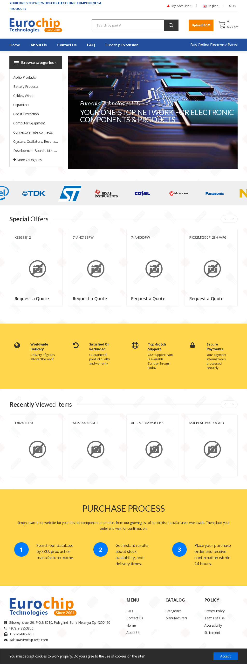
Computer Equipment (29, 123)
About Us (133, 632)
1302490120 (23, 422)
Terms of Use (214, 618)
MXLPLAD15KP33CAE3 (206, 422)
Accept (225, 656)
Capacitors (21, 104)
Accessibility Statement (213, 629)
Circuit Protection (26, 114)
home (14, 44)
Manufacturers (176, 618)
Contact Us (67, 44)
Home (131, 625)
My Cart (232, 27)
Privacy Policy (214, 611)
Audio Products (24, 77)
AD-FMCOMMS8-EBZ (147, 422)
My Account (180, 6)
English (213, 6)
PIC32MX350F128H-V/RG (207, 237)
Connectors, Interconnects (33, 132)
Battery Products (25, 86)
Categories (173, 611)
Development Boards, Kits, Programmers (37, 150)
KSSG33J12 (22, 237)
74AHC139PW (83, 237)
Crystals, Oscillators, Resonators (37, 141)
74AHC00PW (140, 237)
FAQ (91, 44)
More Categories (29, 159)
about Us (38, 44)
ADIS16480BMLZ (85, 422)
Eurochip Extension (121, 44)
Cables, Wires (23, 95)
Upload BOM (201, 25)
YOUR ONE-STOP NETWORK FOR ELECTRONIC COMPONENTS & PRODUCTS (55, 6)
